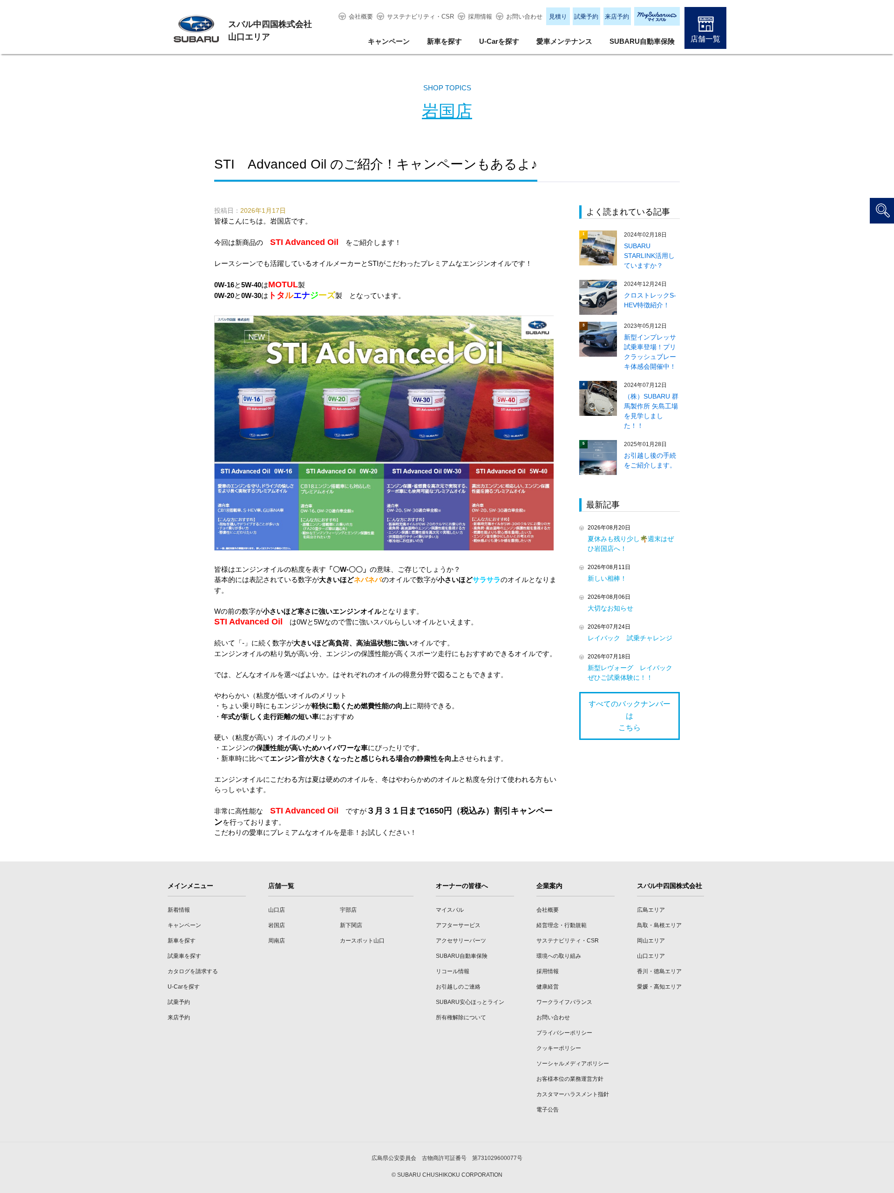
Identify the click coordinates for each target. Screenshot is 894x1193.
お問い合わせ (524, 17)
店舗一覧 (705, 39)
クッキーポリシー (558, 1048)
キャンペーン (389, 41)
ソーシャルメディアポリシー (572, 1063)
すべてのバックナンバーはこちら (629, 716)
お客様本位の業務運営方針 (569, 1079)
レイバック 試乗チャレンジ (630, 638)
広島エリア (651, 910)
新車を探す (444, 41)
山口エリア (651, 956)
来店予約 (617, 16)
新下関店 (351, 925)
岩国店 (447, 111)
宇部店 (348, 910)
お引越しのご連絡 (458, 986)
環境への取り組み (558, 956)
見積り (558, 16)
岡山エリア (651, 940)
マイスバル (450, 910)
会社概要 (361, 17)
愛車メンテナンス (564, 41)
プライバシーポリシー (564, 1033)
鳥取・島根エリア (659, 925)
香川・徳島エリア (659, 971)
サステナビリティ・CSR (420, 17)
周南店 (276, 940)
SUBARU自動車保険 (642, 41)
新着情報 (179, 910)
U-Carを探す (499, 41)
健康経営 (547, 986)
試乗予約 (586, 16)
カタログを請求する (193, 971)
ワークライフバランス (564, 1002)
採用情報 (480, 17)
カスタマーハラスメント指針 (572, 1094)
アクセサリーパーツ (461, 940)
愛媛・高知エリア (659, 986)
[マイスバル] (657, 16)
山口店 (276, 910)
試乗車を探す (184, 956)
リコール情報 (452, 971)
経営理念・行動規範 (561, 925)
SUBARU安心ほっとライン (470, 1002)
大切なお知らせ (610, 608)
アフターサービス (458, 925)
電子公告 (547, 1109)
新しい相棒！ (607, 578)
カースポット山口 (362, 940)
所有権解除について (461, 1017)
